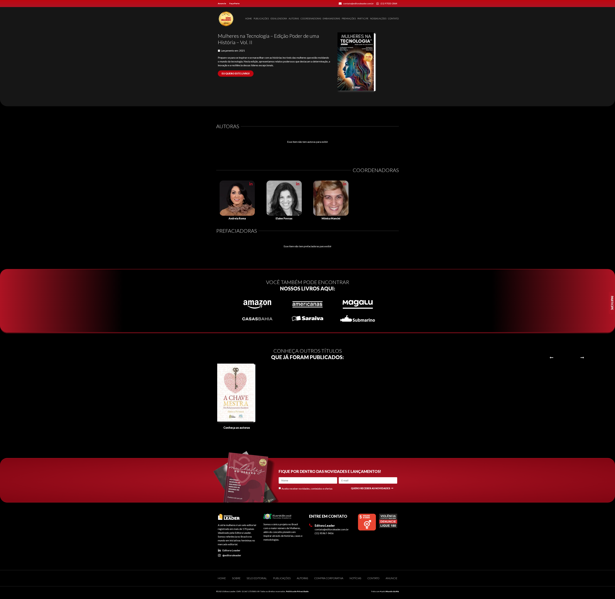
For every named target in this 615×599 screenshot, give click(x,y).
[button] (551, 358)
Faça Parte (234, 3)
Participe (363, 18)
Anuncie (222, 3)
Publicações (261, 18)
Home (248, 18)
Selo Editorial (257, 578)
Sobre (236, 578)
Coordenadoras (310, 18)
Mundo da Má (392, 591)
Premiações (349, 18)
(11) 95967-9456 (324, 533)
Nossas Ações (378, 18)
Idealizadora (278, 18)
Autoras (294, 18)
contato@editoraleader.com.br (332, 529)
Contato (393, 18)
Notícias (355, 578)
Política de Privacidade (297, 591)
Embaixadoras (331, 18)
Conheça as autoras (236, 427)
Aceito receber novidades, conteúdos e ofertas (307, 488)
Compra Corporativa (328, 578)
